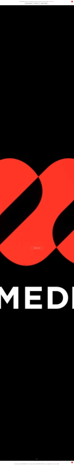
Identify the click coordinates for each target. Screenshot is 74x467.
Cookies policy (51, 1)
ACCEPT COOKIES (44, 3)
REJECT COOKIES (29, 3)
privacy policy (54, 463)
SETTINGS (36, 3)
